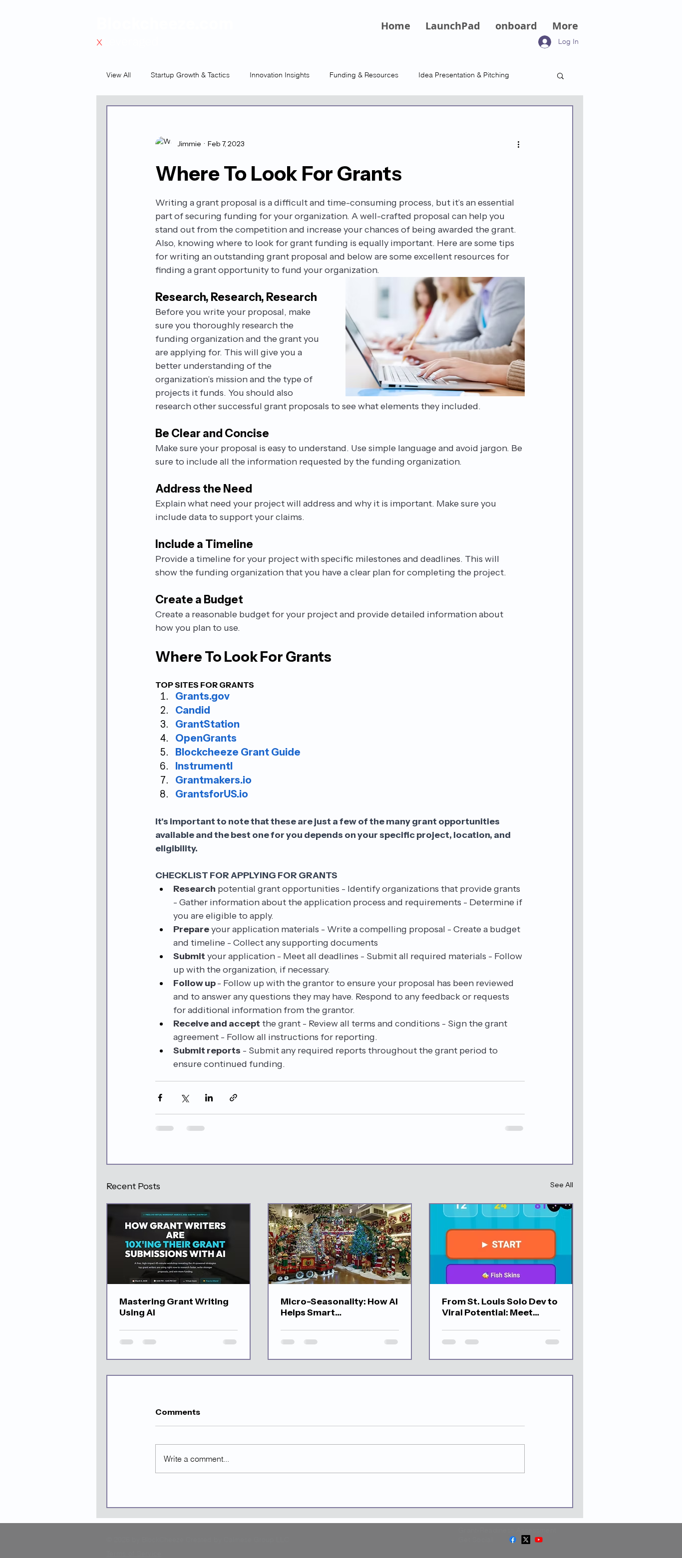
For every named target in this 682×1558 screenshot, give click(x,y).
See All (561, 1184)
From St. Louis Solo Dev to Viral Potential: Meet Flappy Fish (500, 1307)
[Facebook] (512, 1539)
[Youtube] (538, 1539)
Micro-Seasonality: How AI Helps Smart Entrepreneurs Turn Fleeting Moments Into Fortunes (339, 1307)
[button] (560, 75)
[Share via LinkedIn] (209, 1097)
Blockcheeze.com (164, 22)
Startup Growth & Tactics (190, 74)
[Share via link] (233, 1097)
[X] (525, 1539)
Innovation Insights (280, 74)
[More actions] (519, 144)
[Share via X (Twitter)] (184, 1097)
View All (118, 74)
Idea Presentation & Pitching (463, 74)
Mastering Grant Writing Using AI (174, 1307)
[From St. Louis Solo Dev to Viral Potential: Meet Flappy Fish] (501, 1244)
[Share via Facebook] (160, 1097)
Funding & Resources (364, 74)
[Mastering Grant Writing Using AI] (178, 1244)
